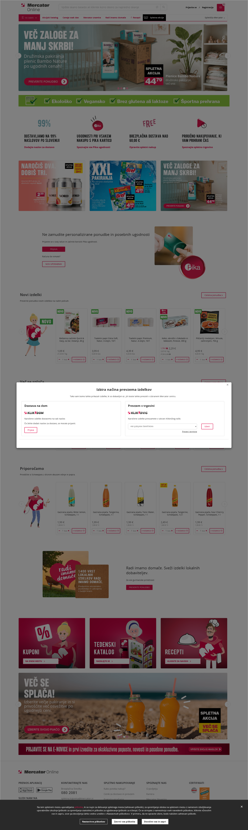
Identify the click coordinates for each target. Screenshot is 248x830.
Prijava (31, 430)
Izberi (207, 426)
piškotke (79, 807)
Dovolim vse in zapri (155, 821)
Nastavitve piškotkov (93, 821)
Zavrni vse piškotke (124, 821)
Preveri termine (189, 431)
